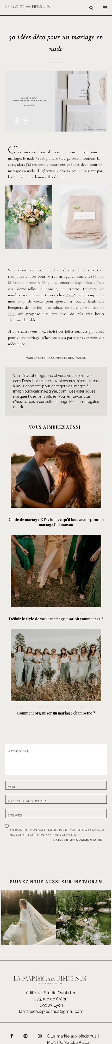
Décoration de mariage (74, 513)
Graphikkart (83, 282)
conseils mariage (32, 513)
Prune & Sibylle (39, 282)
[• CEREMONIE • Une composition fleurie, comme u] (83, 917)
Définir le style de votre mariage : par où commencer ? (56, 618)
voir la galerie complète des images (56, 358)
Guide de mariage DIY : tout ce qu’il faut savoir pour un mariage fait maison (56, 522)
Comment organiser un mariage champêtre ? (56, 713)
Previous (16, 120)
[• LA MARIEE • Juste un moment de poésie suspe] (28, 917)
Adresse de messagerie (27, 801)
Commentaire (18, 751)
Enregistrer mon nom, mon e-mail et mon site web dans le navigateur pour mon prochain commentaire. (57, 828)
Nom (12, 787)
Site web (15, 815)
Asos (70, 295)
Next (25, 120)
